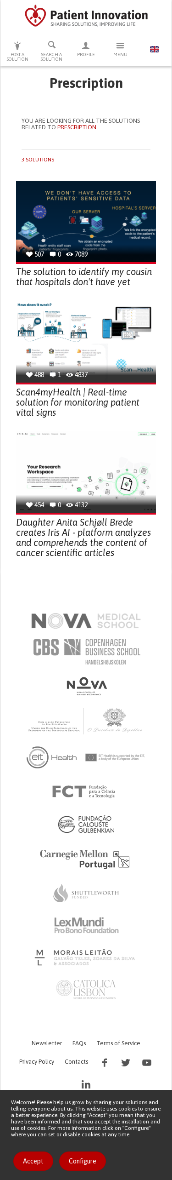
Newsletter (47, 1043)
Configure (82, 1161)
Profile (86, 54)
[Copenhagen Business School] (86, 651)
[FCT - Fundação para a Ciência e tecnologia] (86, 791)
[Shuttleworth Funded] (86, 893)
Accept (33, 1161)
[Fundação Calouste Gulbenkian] (86, 824)
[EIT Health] (86, 757)
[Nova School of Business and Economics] (86, 686)
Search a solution (51, 57)
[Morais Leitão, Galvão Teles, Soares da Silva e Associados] (86, 957)
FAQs (79, 1043)
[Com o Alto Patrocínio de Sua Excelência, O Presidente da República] (86, 720)
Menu (120, 54)
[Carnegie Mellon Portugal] (86, 858)
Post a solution (17, 57)
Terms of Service (118, 1043)
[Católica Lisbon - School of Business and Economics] (86, 989)
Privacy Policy (36, 1061)
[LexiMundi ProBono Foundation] (86, 925)
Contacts (76, 1061)
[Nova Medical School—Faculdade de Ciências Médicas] (86, 621)
